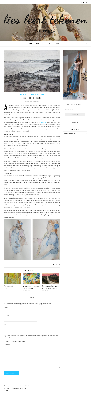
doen (22, 94)
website (43, 122)
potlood (40, 94)
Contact (59, 44)
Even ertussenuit (8, 286)
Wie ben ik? (39, 44)
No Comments (36, 101)
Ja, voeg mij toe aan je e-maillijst (15, 341)
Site (5, 325)
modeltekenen (30, 94)
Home (30, 44)
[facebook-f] (81, 2)
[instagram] (86, 2)
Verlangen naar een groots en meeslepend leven (31, 287)
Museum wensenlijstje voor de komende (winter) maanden (50, 287)
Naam (6, 307)
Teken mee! (49, 44)
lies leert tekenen (45, 19)
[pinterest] (84, 2)
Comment (7, 344)
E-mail (6, 316)
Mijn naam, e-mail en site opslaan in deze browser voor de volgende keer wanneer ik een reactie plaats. (31, 337)
